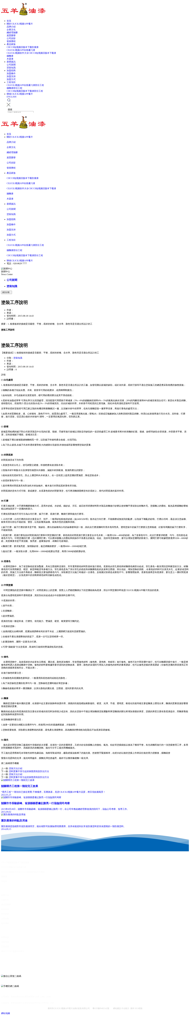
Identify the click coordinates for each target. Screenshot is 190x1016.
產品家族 (11, 44)
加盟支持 (11, 76)
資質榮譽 (11, 35)
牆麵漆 (10, 56)
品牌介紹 (11, 26)
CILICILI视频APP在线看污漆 (21, 50)
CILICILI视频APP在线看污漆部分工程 (25, 85)
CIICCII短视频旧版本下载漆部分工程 (25, 91)
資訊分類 (6, 292)
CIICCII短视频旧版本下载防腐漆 (23, 47)
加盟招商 (11, 70)
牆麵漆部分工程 (14, 88)
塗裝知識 (11, 67)
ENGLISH (11, 97)
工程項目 (11, 82)
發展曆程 (11, 41)
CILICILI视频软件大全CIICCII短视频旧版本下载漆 (31, 53)
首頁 (9, 21)
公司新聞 (11, 64)
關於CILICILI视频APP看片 (20, 24)
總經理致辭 (12, 32)
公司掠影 (11, 38)
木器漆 (10, 59)
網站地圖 (5, 1013)
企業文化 (11, 29)
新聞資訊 (11, 62)
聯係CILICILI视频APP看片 (20, 94)
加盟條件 (11, 73)
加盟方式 (11, 79)
